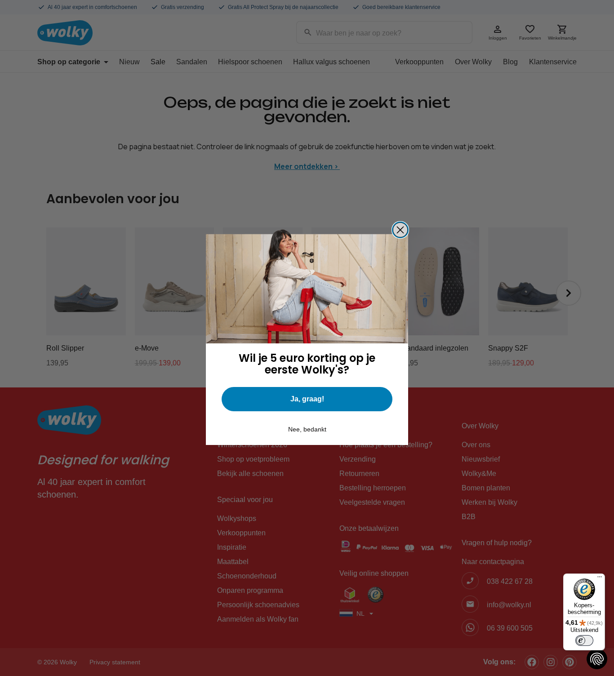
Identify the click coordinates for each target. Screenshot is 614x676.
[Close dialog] (400, 230)
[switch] (584, 640)
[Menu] (599, 579)
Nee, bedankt (307, 429)
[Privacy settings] (597, 659)
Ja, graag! (307, 399)
